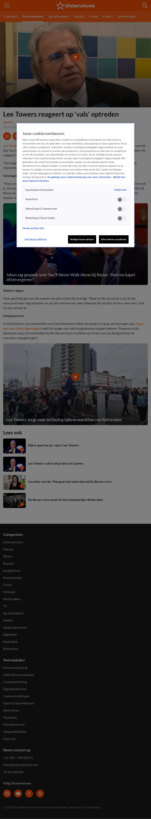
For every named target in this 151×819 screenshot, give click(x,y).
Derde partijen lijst (33, 228)
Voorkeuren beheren (36, 239)
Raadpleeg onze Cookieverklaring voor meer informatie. (79, 177)
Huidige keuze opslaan (82, 239)
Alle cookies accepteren (113, 239)
